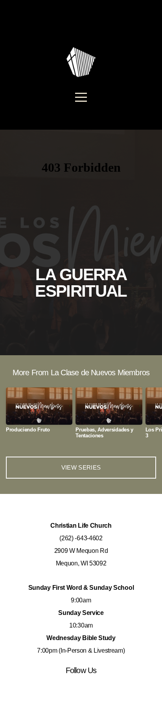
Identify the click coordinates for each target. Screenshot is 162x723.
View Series (81, 467)
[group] (39, 413)
